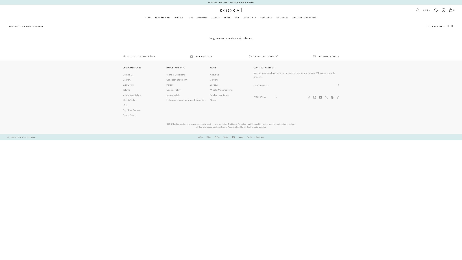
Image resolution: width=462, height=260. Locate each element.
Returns (126, 89)
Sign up (337, 85)
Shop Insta (250, 17)
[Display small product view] (452, 26)
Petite (227, 17)
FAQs (125, 105)
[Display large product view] (448, 26)
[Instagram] (314, 97)
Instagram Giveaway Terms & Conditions (186, 99)
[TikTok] (337, 97)
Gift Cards (282, 17)
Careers (214, 79)
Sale (237, 17)
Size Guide (128, 84)
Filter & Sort (434, 26)
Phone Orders (129, 115)
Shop (148, 17)
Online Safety (173, 94)
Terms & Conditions (175, 74)
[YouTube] (320, 97)
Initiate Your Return (132, 94)
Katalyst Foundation (305, 17)
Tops (190, 17)
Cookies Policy (173, 89)
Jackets (215, 17)
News (213, 99)
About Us (214, 74)
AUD (425, 10)
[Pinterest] (332, 97)
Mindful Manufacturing (221, 89)
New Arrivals (162, 17)
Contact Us (128, 74)
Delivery (127, 79)
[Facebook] (309, 97)
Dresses (179, 17)
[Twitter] (326, 97)
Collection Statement (176, 79)
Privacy (169, 84)
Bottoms (202, 17)
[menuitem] (162, 17)
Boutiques (266, 17)
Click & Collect (130, 99)
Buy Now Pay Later (132, 110)
